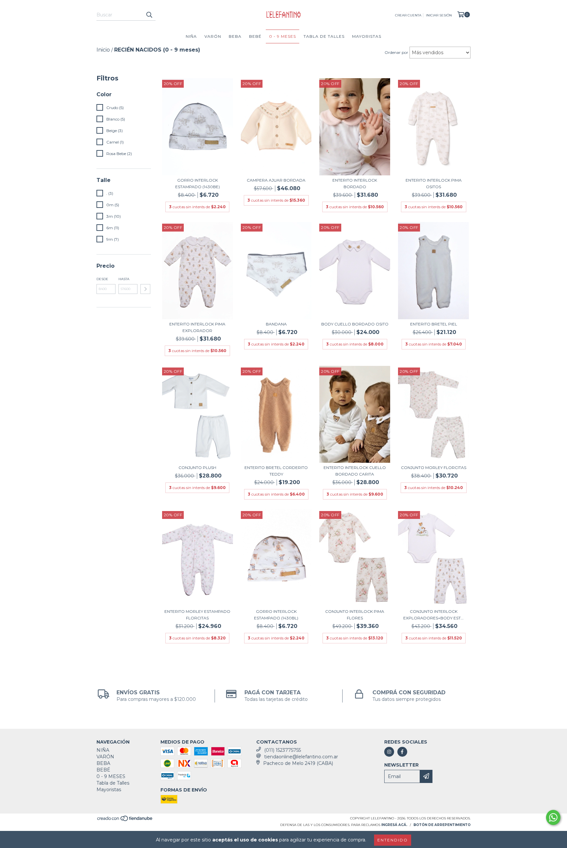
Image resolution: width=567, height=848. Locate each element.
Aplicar (145, 289)
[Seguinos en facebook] (402, 752)
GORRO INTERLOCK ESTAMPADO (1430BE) (197, 183)
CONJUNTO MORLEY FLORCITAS (433, 467)
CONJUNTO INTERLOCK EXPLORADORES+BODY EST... (433, 614)
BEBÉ (255, 36)
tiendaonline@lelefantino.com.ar (301, 757)
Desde (102, 279)
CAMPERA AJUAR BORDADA (276, 180)
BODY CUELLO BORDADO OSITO (354, 324)
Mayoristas (366, 36)
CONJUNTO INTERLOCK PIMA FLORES (354, 614)
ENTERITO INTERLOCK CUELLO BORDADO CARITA (355, 471)
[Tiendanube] (125, 820)
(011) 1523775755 (282, 750)
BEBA (235, 36)
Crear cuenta (408, 15)
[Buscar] (149, 15)
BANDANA (276, 324)
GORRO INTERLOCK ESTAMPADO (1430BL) (276, 614)
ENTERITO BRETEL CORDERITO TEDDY (276, 471)
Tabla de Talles (324, 36)
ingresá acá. (394, 825)
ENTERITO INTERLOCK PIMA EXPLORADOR (197, 327)
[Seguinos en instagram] (389, 752)
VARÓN (212, 36)
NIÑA (191, 36)
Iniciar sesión (439, 15)
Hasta (123, 279)
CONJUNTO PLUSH (197, 467)
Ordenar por (396, 52)
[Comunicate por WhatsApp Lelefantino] (553, 817)
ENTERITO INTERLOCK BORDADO (354, 183)
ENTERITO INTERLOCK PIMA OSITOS (434, 183)
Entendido (392, 839)
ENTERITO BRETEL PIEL (433, 324)
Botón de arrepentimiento (442, 825)
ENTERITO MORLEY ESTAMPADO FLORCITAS (197, 614)
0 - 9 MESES (282, 36)
